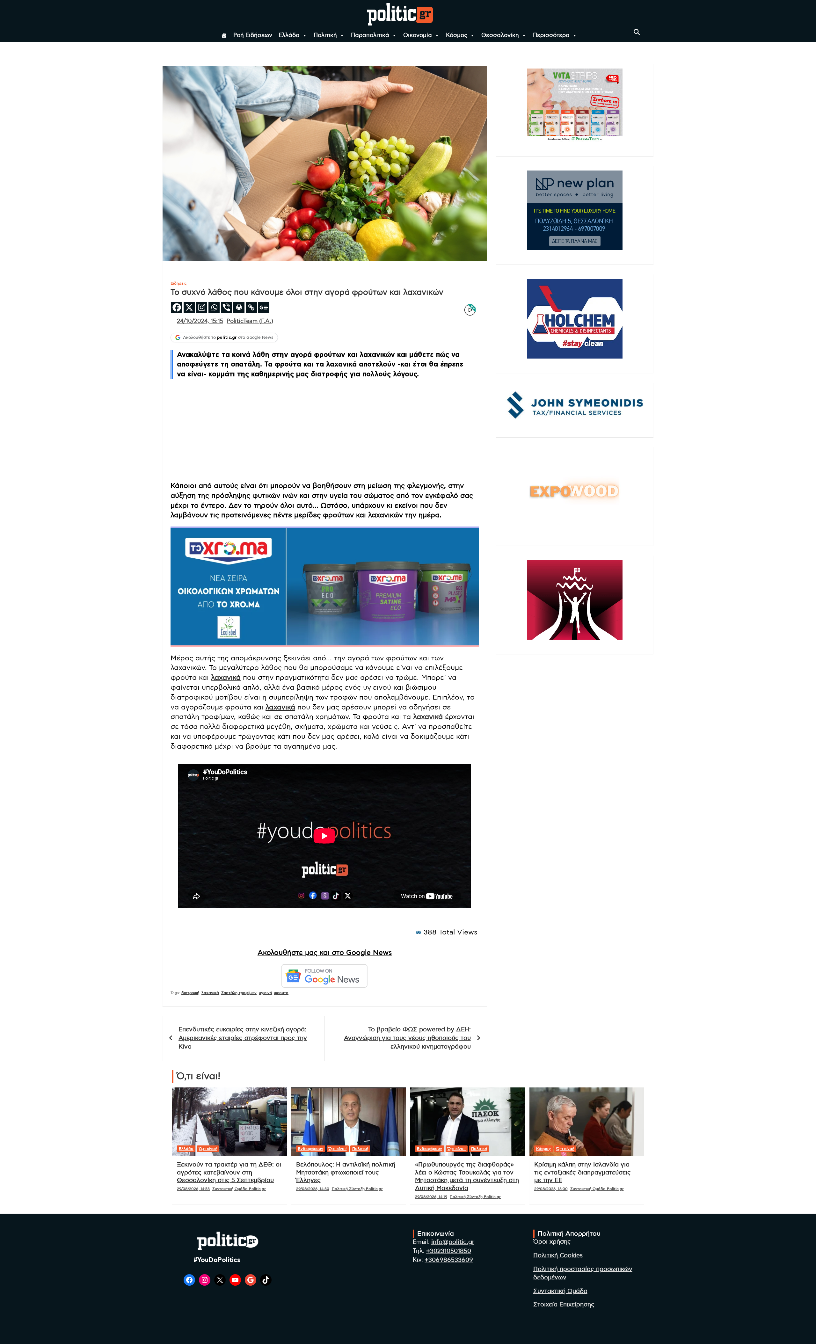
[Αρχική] (224, 35)
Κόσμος (456, 35)
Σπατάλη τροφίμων (239, 993)
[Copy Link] (251, 307)
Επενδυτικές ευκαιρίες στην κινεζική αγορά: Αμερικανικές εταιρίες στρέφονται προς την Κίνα (242, 1038)
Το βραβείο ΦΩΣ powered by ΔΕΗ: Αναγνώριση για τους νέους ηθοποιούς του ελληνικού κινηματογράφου (407, 1038)
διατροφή (190, 993)
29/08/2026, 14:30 (312, 1189)
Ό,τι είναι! (208, 1149)
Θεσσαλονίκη (500, 35)
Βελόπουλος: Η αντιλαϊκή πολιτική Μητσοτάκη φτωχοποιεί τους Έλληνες (345, 1172)
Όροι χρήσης (552, 1242)
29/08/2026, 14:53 (193, 1189)
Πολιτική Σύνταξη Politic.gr (357, 1189)
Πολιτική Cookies (558, 1256)
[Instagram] (201, 307)
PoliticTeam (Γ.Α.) (250, 321)
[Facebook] (176, 307)
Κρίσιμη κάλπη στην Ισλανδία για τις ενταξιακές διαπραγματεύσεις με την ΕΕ (582, 1172)
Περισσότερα (551, 35)
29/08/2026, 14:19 (431, 1197)
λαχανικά (226, 677)
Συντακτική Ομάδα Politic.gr (239, 1189)
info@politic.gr (452, 1242)
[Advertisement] (325, 431)
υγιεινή (265, 993)
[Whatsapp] (214, 307)
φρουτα (281, 993)
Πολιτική (325, 35)
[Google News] (263, 307)
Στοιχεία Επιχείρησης (563, 1305)
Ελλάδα (289, 35)
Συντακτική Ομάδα (560, 1291)
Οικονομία (417, 35)
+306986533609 (449, 1260)
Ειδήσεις (179, 283)
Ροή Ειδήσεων (252, 35)
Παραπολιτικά (370, 35)
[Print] (238, 307)
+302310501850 (448, 1251)
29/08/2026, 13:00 (551, 1189)
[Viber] (226, 307)
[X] (189, 307)
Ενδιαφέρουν (310, 1149)
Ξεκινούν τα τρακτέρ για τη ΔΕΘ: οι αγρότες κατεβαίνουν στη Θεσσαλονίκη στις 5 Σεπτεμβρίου (229, 1172)
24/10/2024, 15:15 (200, 321)
